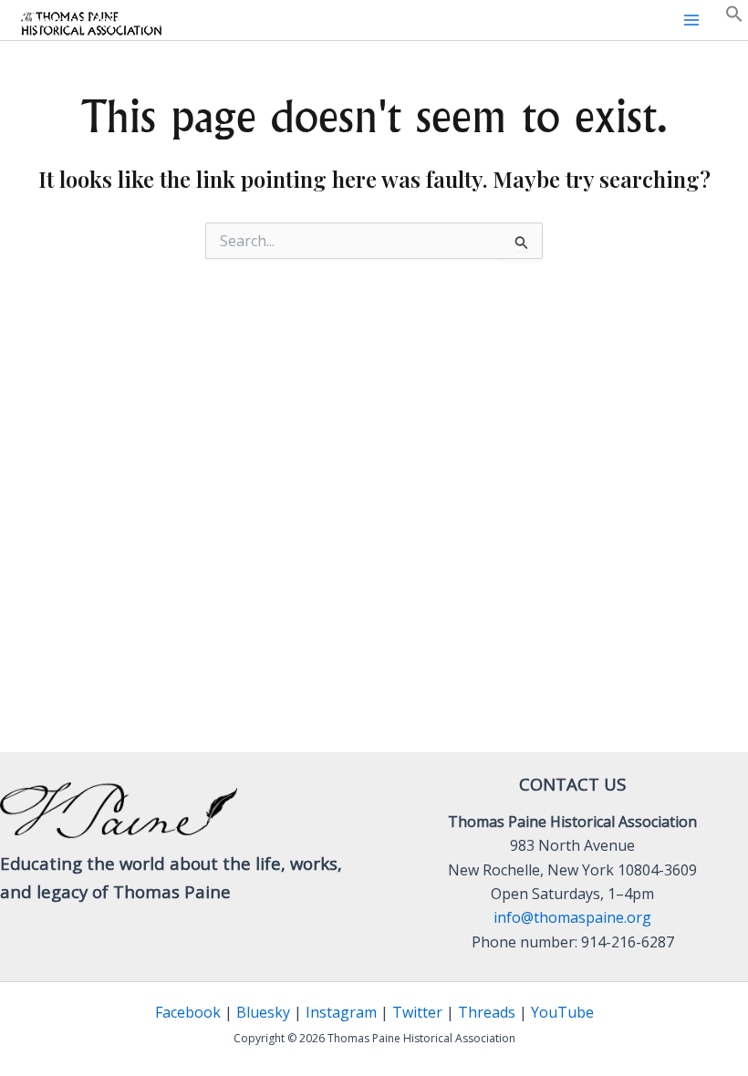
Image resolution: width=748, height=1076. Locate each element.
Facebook (188, 1012)
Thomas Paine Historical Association (166, 20)
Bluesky (263, 1012)
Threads (486, 1012)
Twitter (417, 1012)
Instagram (341, 1012)
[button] (734, 17)
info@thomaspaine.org (572, 917)
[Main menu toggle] (691, 20)
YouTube (562, 1012)
